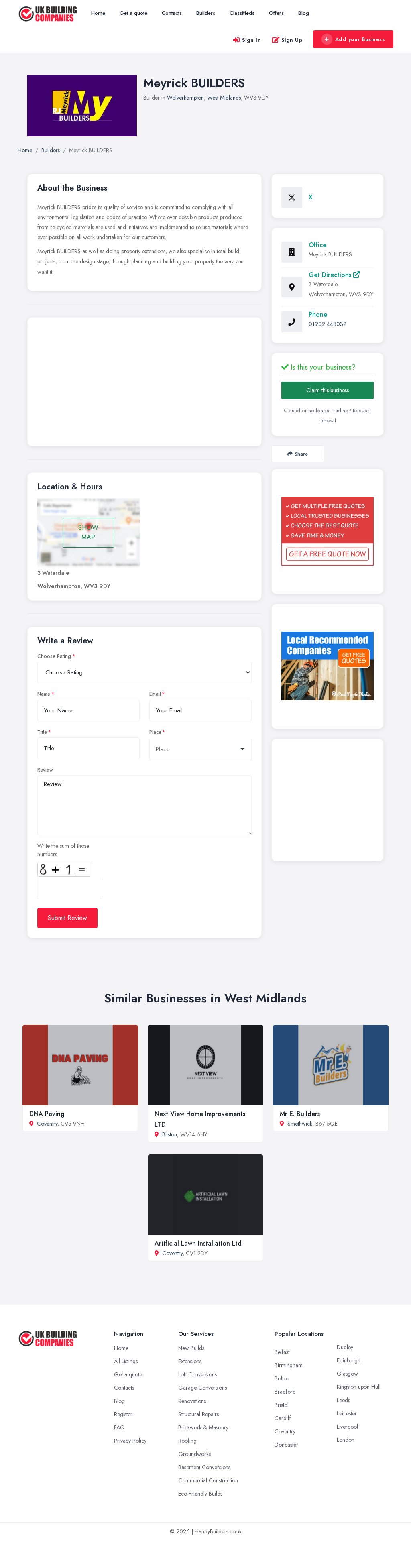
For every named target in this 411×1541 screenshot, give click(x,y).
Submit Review (67, 917)
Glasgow (347, 1374)
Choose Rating (54, 656)
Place (155, 732)
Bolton (282, 1378)
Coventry (47, 1124)
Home (98, 13)
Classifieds (242, 13)
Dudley (345, 1347)
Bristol (282, 1405)
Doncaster (286, 1445)
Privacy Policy (130, 1441)
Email (155, 694)
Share (301, 454)
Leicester (347, 1413)
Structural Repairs (198, 1414)
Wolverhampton (185, 98)
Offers (276, 13)
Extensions (189, 1361)
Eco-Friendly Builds (200, 1494)
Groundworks (194, 1454)
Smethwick (299, 1124)
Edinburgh (348, 1360)
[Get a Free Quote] (327, 531)
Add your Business (360, 39)
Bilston (169, 1134)
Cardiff (283, 1418)
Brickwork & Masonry (203, 1427)
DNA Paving (47, 1113)
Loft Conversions (197, 1374)
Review (45, 770)
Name (43, 694)
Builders (205, 13)
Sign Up (292, 40)
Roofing (187, 1441)
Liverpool (347, 1427)
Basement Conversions (204, 1467)
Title (42, 732)
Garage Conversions (202, 1388)
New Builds (191, 1348)
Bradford (285, 1392)
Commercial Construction (208, 1480)
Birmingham (289, 1365)
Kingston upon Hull (358, 1387)
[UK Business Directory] (327, 666)
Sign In (251, 40)
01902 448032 (327, 324)
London (345, 1440)
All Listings (126, 1361)
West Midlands (224, 98)
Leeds (343, 1400)
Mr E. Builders (300, 1113)
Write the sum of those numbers (63, 850)
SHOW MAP (88, 532)
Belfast (282, 1352)
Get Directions (331, 274)
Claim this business (327, 390)
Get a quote (133, 13)
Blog (303, 13)
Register (123, 1414)
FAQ (119, 1427)
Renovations (192, 1401)
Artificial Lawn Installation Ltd (198, 1243)
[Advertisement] (144, 384)
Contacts (172, 13)
